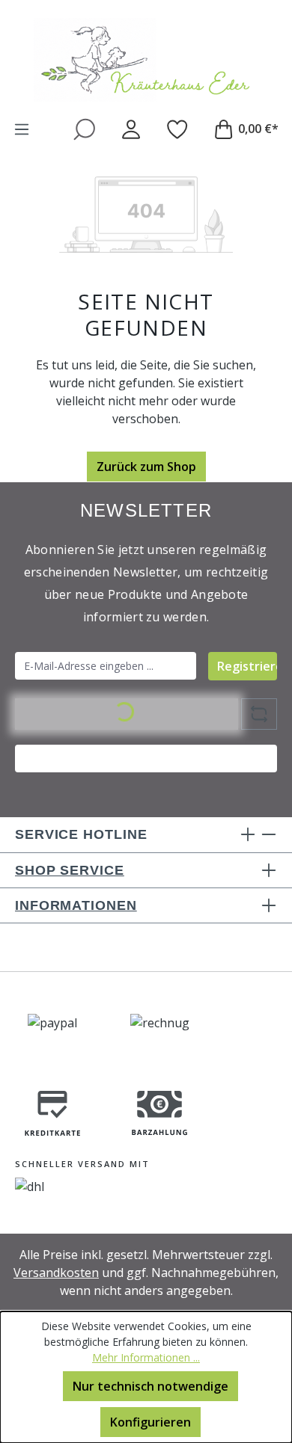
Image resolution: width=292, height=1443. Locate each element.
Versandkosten (56, 1272)
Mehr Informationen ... (146, 1357)
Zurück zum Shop (146, 466)
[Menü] (22, 129)
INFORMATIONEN (76, 905)
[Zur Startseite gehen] (146, 60)
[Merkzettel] (177, 129)
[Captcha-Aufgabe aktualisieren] (259, 714)
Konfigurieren (150, 1422)
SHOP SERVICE (69, 870)
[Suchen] (84, 129)
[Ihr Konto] (131, 129)
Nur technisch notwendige (150, 1386)
